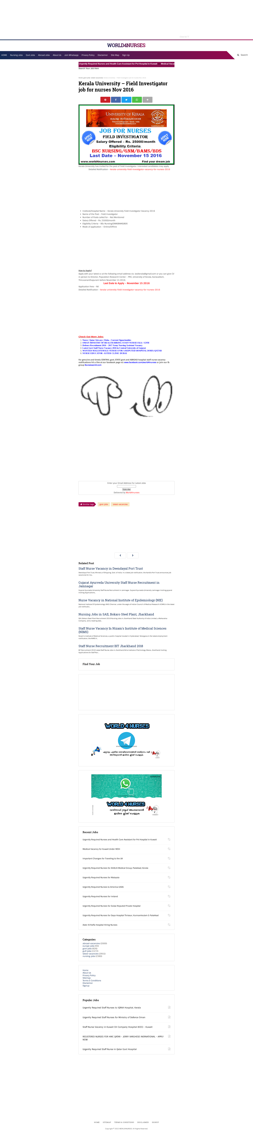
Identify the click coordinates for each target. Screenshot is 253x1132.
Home (81, 78)
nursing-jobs (89, 956)
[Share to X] (126, 100)
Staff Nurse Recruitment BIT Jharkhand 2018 (111, 646)
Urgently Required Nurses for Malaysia (101, 877)
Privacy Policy (89, 975)
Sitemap (87, 978)
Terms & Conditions (92, 980)
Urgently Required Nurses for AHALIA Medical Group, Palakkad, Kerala (115, 868)
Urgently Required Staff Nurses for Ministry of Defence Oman (114, 1017)
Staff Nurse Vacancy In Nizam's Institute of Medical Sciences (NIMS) (122, 630)
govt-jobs (86, 78)
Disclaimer (103, 55)
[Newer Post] (120, 555)
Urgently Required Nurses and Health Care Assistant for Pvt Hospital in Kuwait (97, 64)
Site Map (115, 55)
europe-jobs (88, 946)
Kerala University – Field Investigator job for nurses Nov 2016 (123, 86)
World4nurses (132, 492)
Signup (86, 985)
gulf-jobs (87, 951)
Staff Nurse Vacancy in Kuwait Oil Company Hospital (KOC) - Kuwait (117, 1027)
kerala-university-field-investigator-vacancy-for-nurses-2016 (140, 169)
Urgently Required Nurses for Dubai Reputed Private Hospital (111, 906)
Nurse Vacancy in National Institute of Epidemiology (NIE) (121, 600)
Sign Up (126, 55)
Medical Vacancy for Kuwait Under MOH (160, 64)
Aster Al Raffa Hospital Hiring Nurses (100, 925)
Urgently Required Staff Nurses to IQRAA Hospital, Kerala (112, 1007)
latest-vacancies (97, 78)
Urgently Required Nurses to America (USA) (103, 887)
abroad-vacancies (91, 943)
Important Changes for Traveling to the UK (103, 858)
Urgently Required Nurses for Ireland (100, 896)
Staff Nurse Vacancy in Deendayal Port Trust (111, 568)
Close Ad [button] (184, 36)
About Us (87, 973)
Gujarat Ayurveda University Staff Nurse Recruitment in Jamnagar (119, 584)
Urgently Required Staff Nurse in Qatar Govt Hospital (110, 1049)
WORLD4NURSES (126, 45)
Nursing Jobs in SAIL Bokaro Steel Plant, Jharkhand (116, 614)
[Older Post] (132, 555)
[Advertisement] (126, 19)
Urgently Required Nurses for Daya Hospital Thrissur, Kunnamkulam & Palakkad (121, 915)
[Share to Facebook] (116, 100)
